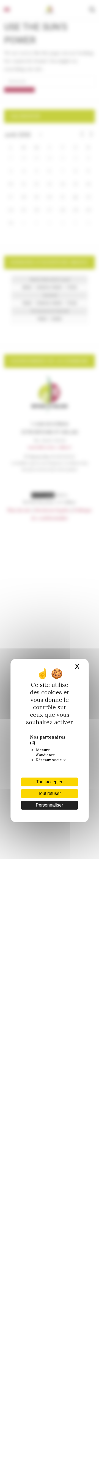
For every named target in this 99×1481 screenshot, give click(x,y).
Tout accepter (49, 781)
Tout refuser (49, 793)
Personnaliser (49, 805)
